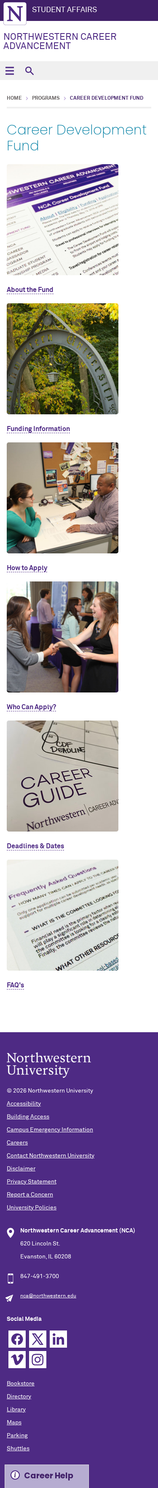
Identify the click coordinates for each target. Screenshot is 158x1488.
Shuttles (18, 1449)
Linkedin (58, 1339)
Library (16, 1410)
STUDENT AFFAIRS (64, 10)
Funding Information (38, 429)
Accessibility (24, 1104)
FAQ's (15, 985)
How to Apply (27, 568)
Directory (19, 1397)
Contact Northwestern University (50, 1156)
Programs (46, 98)
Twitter (37, 1339)
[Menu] (9, 70)
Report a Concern (30, 1195)
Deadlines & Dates (35, 846)
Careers (17, 1143)
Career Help (48, 1475)
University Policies (31, 1208)
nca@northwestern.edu (48, 1296)
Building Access (28, 1117)
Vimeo (17, 1359)
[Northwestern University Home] (15, 13)
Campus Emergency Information (50, 1130)
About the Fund (30, 290)
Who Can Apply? (31, 707)
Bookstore (21, 1384)
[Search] (29, 70)
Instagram (37, 1359)
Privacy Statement (31, 1182)
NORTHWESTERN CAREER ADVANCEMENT (60, 42)
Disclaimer (21, 1169)
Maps (14, 1423)
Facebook (17, 1339)
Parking (17, 1436)
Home (14, 98)
